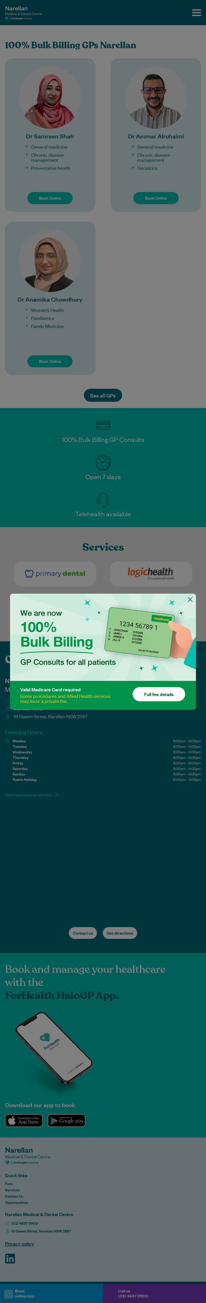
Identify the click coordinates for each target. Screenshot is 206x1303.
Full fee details (159, 694)
